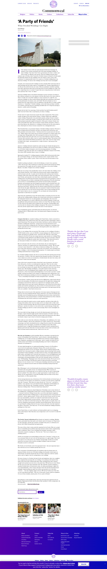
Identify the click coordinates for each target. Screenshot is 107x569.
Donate (76, 3)
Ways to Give (83, 14)
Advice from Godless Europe (33, 484)
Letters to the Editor (39, 537)
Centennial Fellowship (25, 537)
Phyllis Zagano (52, 518)
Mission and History (25, 535)
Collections (59, 14)
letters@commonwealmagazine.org (44, 35)
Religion (22, 14)
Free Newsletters (84, 5)
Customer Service (38, 543)
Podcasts (36, 3)
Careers (36, 541)
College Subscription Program (65, 542)
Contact (36, 535)
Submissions (37, 539)
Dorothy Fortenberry (38, 517)
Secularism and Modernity (24, 32)
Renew (49, 535)
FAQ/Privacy (24, 545)
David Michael (21, 28)
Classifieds (76, 535)
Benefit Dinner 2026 (65, 535)
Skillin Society (64, 539)
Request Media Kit (78, 537)
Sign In (87, 3)
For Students (50, 539)
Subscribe (71, 14)
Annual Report (64, 549)
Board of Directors (25, 543)
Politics (32, 14)
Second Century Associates (66, 537)
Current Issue (22, 3)
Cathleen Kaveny (22, 518)
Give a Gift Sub (51, 537)
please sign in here (69, 563)
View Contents (36, 498)
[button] (19, 36)
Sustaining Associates (65, 544)
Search (82, 3)
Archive (29, 3)
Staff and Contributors (26, 541)
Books (41, 14)
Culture (49, 14)
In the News (23, 539)
